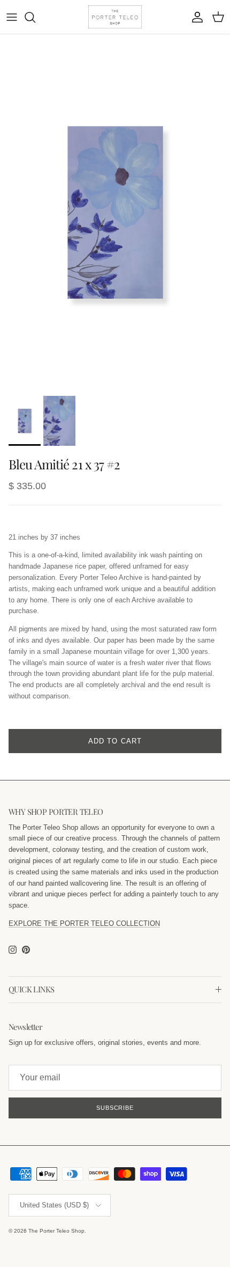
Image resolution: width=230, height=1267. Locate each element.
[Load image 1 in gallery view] (115, 212)
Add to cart (114, 741)
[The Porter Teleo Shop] (115, 16)
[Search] (35, 17)
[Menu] (12, 17)
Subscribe (115, 1107)
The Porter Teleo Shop (56, 1231)
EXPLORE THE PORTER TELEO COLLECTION (84, 923)
